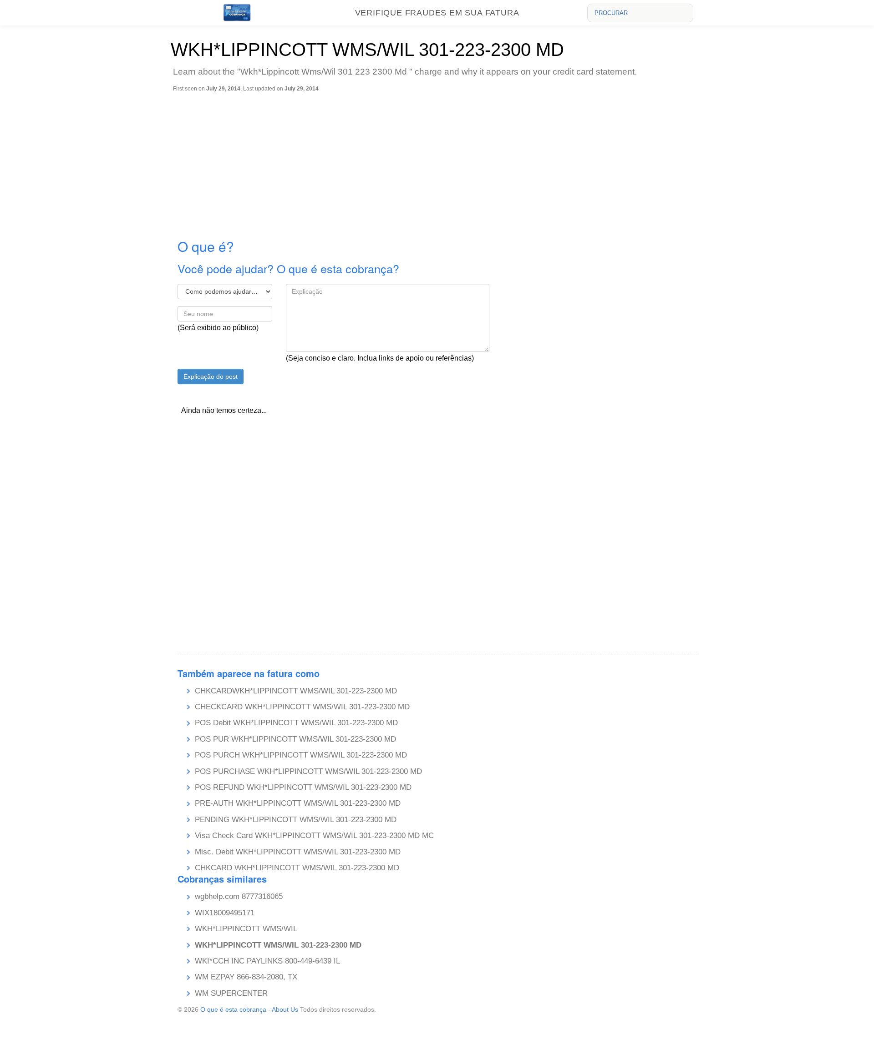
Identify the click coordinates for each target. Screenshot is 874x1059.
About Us (285, 1009)
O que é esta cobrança (233, 1009)
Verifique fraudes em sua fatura (437, 12)
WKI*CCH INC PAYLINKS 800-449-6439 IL (267, 961)
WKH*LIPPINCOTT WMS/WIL (246, 928)
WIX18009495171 (224, 912)
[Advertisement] (439, 160)
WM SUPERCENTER (231, 993)
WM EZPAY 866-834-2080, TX (246, 977)
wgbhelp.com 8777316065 (239, 896)
